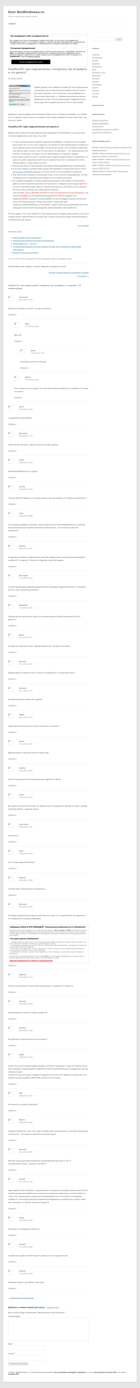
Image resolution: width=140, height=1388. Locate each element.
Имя (10, 1344)
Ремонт (95, 87)
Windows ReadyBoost (100, 123)
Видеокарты (97, 66)
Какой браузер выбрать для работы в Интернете (33, 240)
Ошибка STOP (97, 126)
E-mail (11, 1353)
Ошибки (95, 81)
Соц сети (95, 93)
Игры (94, 69)
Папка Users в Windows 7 (102, 132)
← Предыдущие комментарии (21, 1298)
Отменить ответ (53, 1307)
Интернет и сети (65, 259)
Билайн (95, 60)
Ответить (12, 314)
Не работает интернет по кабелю (105, 129)
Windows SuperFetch (100, 120)
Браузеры (96, 63)
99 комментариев (15, 78)
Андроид (95, 54)
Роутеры (95, 90)
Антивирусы (97, 57)
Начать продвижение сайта (31, 62)
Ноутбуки (96, 78)
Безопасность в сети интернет (25, 252)
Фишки (95, 96)
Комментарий (14, 1316)
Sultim (41, 1307)
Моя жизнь (96, 75)
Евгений (85, 225)
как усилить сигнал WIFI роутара (26, 172)
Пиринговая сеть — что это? (25, 243)
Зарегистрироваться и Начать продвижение (31, 960)
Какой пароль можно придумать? (27, 237)
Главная (12, 24)
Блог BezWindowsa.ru (26, 12)
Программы (97, 84)
